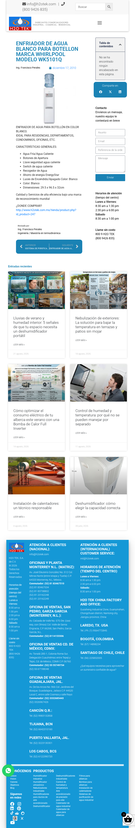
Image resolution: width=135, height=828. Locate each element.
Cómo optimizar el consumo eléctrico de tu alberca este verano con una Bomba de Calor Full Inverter (36, 420)
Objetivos (14, 785)
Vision (13, 779)
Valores (13, 782)
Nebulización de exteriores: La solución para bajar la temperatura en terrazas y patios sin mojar (97, 325)
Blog (12, 788)
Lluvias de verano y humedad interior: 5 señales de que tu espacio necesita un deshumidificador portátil (36, 327)
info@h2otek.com (41, 4)
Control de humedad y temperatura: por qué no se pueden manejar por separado (97, 417)
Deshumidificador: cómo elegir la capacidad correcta (97, 505)
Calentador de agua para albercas (62, 812)
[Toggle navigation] (99, 23)
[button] (120, 44)
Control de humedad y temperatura (62, 785)
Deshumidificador (41, 806)
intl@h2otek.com (89, 558)
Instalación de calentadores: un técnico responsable (36, 505)
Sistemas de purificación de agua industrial (86, 797)
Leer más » (19, 344)
